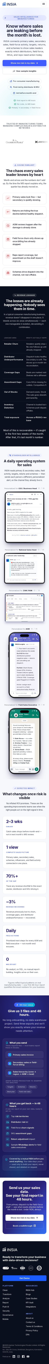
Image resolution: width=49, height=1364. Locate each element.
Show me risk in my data (24, 63)
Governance (8, 1315)
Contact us (30, 1322)
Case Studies (31, 1298)
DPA (27, 1334)
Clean (5, 1290)
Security (6, 1311)
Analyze (6, 1298)
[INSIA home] (9, 4)
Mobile (5, 1319)
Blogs (28, 1294)
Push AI (6, 1307)
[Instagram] (18, 1356)
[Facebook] (23, 1356)
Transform (7, 1294)
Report (5, 1302)
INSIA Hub (30, 1290)
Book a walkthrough (24, 1225)
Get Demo (24, 1278)
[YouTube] (28, 1356)
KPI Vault (29, 1302)
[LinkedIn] (14, 1356)
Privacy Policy (32, 1330)
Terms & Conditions (34, 1326)
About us (29, 1318)
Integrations (31, 1307)
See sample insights (24, 71)
